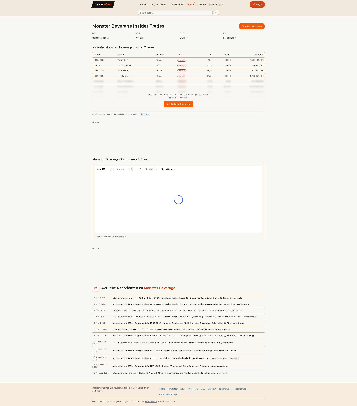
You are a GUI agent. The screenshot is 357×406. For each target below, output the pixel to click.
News (182, 388)
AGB (203, 388)
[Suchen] (216, 12)
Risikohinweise (144, 114)
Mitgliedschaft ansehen (178, 104)
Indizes (144, 4)
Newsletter (173, 388)
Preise (162, 388)
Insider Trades (158, 4)
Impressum (193, 388)
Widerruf (212, 388)
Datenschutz (240, 388)
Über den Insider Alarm (209, 4)
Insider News (176, 4)
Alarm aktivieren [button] (253, 26)
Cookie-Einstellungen (168, 394)
